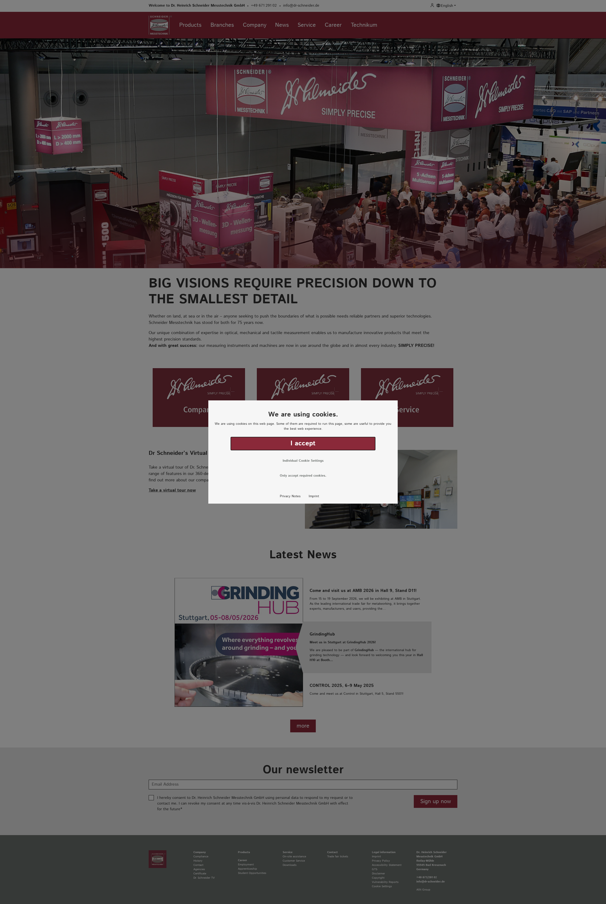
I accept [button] (303, 443)
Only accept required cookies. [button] (303, 475)
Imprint (314, 496)
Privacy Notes (290, 496)
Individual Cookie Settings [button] (303, 460)
